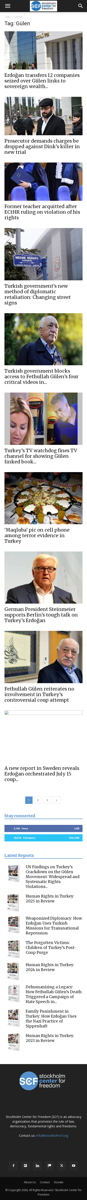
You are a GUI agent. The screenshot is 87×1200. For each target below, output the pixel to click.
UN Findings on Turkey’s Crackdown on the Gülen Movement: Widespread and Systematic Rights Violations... (52, 876)
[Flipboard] (25, 1165)
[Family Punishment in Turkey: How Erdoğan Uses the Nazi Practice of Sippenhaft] (13, 1018)
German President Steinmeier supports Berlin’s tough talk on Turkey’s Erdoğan (41, 614)
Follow (74, 837)
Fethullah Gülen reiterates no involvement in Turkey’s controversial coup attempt (39, 694)
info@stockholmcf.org (52, 1135)
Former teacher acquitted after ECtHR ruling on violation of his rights (42, 212)
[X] (61, 1165)
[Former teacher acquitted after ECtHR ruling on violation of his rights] (43, 182)
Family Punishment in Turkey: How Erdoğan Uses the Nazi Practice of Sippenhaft (51, 1019)
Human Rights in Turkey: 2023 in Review (50, 1038)
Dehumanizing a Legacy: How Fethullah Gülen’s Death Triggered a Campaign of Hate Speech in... (54, 994)
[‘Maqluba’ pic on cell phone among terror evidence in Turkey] (43, 498)
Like (76, 828)
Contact (45, 1182)
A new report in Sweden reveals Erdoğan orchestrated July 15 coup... (41, 773)
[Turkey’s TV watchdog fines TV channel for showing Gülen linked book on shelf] (43, 419)
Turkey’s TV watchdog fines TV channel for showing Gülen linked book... (40, 456)
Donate (58, 1182)
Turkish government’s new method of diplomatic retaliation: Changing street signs (37, 294)
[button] (7, 6)
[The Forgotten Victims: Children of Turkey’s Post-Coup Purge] (13, 949)
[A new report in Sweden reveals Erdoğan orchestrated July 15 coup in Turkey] (43, 736)
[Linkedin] (37, 1165)
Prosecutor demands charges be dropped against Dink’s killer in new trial (42, 146)
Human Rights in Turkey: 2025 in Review (50, 899)
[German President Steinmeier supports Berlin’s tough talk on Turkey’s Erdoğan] (43, 577)
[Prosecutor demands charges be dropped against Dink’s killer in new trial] (43, 116)
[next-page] (56, 800)
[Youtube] (73, 1165)
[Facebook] (13, 1165)
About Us (30, 1182)
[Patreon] (49, 1165)
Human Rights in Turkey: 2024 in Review (50, 967)
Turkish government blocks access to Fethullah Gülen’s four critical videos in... (41, 376)
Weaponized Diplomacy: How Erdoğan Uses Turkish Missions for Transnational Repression (54, 926)
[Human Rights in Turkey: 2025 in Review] (13, 903)
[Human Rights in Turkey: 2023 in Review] (13, 1042)
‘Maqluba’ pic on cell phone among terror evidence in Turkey (37, 535)
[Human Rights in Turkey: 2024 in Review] (13, 971)
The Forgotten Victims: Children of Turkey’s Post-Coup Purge (51, 947)
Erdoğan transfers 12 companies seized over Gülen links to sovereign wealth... (42, 80)
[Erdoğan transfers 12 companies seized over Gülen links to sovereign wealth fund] (43, 50)
